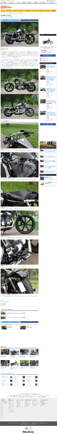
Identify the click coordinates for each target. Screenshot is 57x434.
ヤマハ (2, 405)
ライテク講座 (18, 403)
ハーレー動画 (40, 10)
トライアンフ (2, 414)
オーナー (34, 10)
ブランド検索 (28, 2)
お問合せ (41, 405)
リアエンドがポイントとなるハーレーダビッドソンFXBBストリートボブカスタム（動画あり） (50, 166)
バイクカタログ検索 (3, 402)
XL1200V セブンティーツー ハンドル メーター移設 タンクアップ (50, 67)
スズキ (2, 406)
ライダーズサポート (42, 2)
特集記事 (53, 10)
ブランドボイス (34, 405)
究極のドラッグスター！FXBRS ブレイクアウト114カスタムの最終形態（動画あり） (49, 161)
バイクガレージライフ (28, 403)
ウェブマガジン (11, 2)
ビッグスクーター (11, 405)
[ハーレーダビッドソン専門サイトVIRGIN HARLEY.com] (6, 6)
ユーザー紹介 (18, 405)
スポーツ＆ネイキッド (12, 404)
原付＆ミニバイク (11, 403)
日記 (33, 402)
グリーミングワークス (4, 301)
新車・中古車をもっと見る (48, 124)
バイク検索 (23, 2)
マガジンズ (10, 402)
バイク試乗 (26, 406)
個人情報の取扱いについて (44, 403)
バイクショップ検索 (3, 403)
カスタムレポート (34, 404)
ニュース (18, 2)
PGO (1, 417)
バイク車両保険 (27, 404)
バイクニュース (11, 401)
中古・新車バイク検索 (4, 401)
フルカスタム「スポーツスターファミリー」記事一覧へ (16, 317)
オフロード (10, 407)
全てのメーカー (3, 418)
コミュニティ (51, 2)
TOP (2, 10)
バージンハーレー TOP (4, 324)
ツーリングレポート (35, 403)
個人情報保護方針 (42, 402)
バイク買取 (35, 2)
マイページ (54, 0)
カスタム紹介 (10, 324)
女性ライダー (18, 404)
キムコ (2, 416)
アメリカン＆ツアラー (12, 406)
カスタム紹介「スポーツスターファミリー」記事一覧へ (16, 313)
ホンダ (2, 404)
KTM (1, 415)
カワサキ (2, 407)
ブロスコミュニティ (35, 401)
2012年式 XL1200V (32, 367)
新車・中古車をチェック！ (48, 55)
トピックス (47, 10)
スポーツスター (15, 12)
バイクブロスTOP (3, 2)
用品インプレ (18, 402)
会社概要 (41, 401)
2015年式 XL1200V (22, 367)
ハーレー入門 (27, 10)
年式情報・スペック (44, 58)
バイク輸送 (26, 402)
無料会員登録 (50, 0)
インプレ (21, 10)
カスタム (15, 10)
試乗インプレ (18, 401)
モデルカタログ (8, 10)
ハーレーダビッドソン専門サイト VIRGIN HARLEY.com (28, 394)
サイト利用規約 (42, 404)
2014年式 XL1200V (3, 356)
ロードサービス (27, 405)
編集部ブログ (18, 406)
